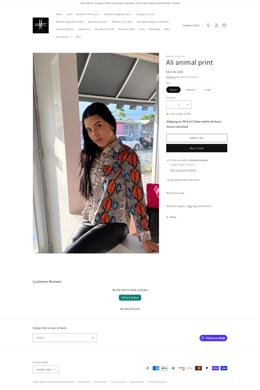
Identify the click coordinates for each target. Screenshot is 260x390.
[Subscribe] (92, 338)
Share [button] (173, 217)
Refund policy (84, 382)
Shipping (170, 77)
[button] (88, 14)
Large (209, 90)
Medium (192, 90)
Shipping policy (136, 382)
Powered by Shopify (66, 382)
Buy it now (197, 148)
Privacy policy (101, 382)
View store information (183, 170)
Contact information (156, 382)
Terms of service (118, 382)
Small (173, 89)
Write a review (130, 297)
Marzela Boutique (48, 382)
